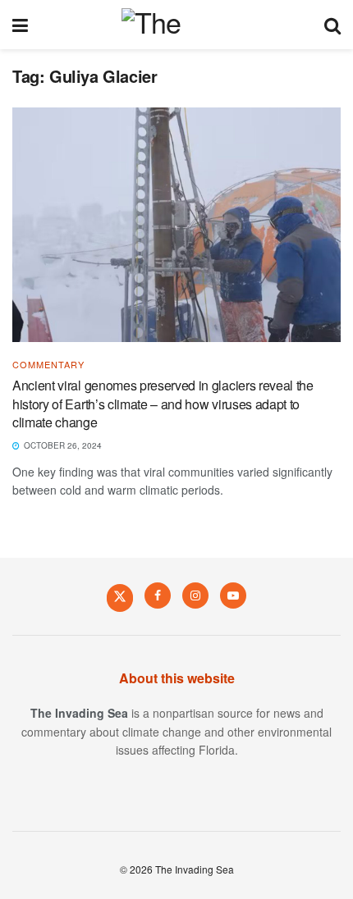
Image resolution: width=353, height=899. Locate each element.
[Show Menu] (20, 24)
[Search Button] (332, 24)
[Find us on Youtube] (233, 595)
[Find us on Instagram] (195, 595)
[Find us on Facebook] (157, 595)
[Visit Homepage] (176, 24)
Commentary (48, 364)
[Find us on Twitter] (120, 597)
